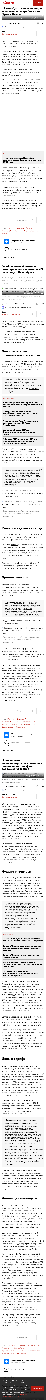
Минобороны (25, 724)
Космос (4, 233)
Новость (10, 228)
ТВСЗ (4, 812)
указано (14, 545)
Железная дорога (18, 1348)
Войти (38, 3)
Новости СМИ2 (8, 257)
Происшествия (25, 722)
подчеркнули (21, 614)
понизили (6, 697)
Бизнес (22, 1345)
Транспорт (6, 1348)
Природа (18, 231)
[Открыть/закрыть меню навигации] (26, 2)
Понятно (37, 1388)
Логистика (14, 724)
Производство (21, 1353)
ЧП (35, 722)
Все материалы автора (11, 34)
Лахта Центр (35, 231)
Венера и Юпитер (23, 208)
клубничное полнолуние (25, 190)
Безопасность (21, 727)
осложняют (7, 668)
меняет (39, 681)
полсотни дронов (10, 659)
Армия (35, 724)
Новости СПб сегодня (24, 228)
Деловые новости (34, 1345)
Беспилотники (7, 727)
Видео (26, 231)
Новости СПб (7, 231)
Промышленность (33, 1351)
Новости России (8, 1353)
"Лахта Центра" (16, 75)
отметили (34, 388)
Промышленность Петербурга (13, 1351)
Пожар (4, 724)
